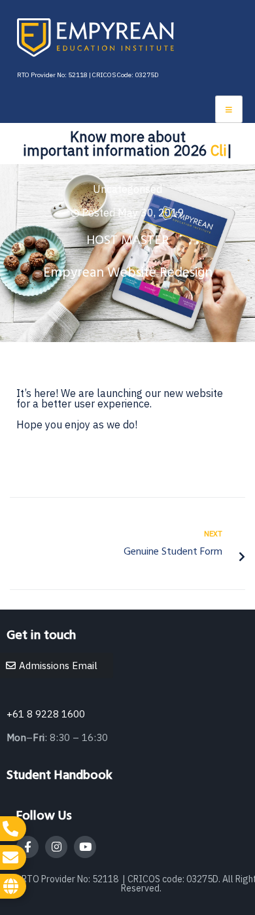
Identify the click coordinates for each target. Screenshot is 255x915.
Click (218, 150)
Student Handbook (59, 775)
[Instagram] (56, 847)
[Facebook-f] (27, 847)
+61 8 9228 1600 (46, 714)
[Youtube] (85, 847)
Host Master (127, 240)
